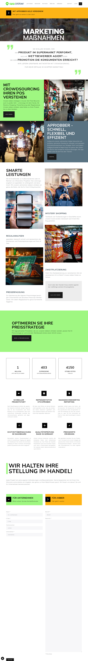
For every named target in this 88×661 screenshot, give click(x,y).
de (80, 3)
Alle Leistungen (55, 295)
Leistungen (9, 114)
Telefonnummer (10, 525)
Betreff (47, 512)
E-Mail (8, 518)
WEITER (24, 212)
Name (8, 512)
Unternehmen (10, 531)
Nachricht (48, 518)
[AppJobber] (15, 4)
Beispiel (52, 156)
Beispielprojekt (19, 338)
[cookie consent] (2, 658)
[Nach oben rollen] (85, 658)
